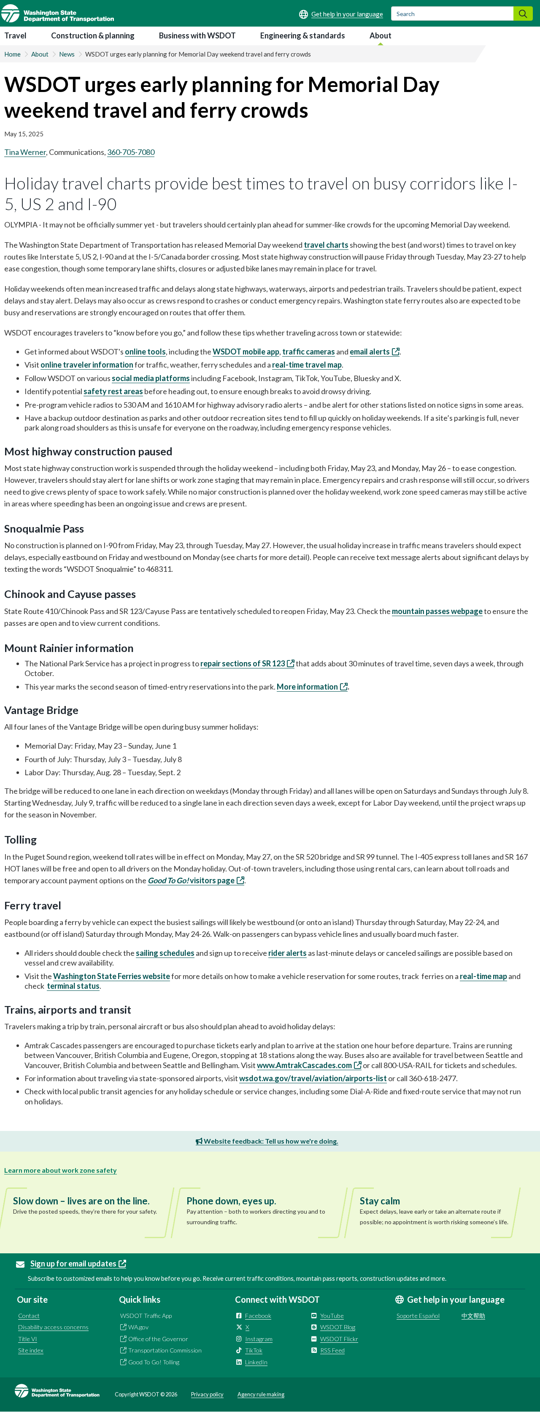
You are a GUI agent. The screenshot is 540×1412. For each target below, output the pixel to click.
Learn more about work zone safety (60, 1170)
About (381, 35)
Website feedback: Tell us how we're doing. (270, 1141)
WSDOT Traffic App (146, 1315)
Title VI (27, 1338)
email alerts (370, 351)
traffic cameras (308, 351)
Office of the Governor (158, 1338)
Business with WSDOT (197, 35)
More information (307, 686)
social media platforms (151, 378)
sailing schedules (165, 953)
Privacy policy (207, 1394)
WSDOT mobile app (246, 351)
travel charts (326, 244)
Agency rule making (261, 1394)
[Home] (57, 13)
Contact (29, 1315)
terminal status (73, 985)
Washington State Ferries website (111, 976)
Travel (15, 35)
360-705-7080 (130, 152)
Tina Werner (25, 152)
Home (12, 54)
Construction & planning (93, 35)
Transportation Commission (165, 1350)
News (67, 54)
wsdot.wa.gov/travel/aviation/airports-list (313, 1078)
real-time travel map (307, 364)
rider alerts (287, 953)
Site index (30, 1350)
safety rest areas (113, 391)
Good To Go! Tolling (153, 1362)
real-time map (483, 976)
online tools (145, 351)
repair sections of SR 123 (242, 663)
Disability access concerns (53, 1327)
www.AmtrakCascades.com (304, 1065)
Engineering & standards (302, 35)
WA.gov (138, 1327)
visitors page (191, 880)
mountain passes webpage (437, 611)
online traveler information (86, 364)
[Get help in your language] (341, 14)
